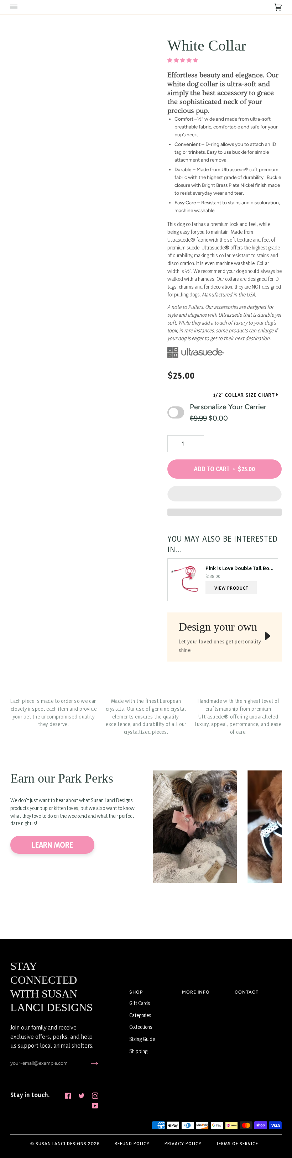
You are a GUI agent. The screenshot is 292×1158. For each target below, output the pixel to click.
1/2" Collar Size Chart (244, 394)
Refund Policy (132, 1143)
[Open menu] (21, 7)
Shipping (138, 1051)
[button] (183, 60)
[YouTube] (95, 1105)
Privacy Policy (183, 1143)
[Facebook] (68, 1096)
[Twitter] (81, 1096)
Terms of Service (237, 1143)
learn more (52, 844)
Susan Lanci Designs (61, 1143)
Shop (136, 992)
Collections (140, 1026)
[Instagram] (95, 1096)
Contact (247, 992)
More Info (196, 992)
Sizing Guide (142, 1039)
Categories (140, 1015)
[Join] (88, 1063)
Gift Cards (139, 1003)
